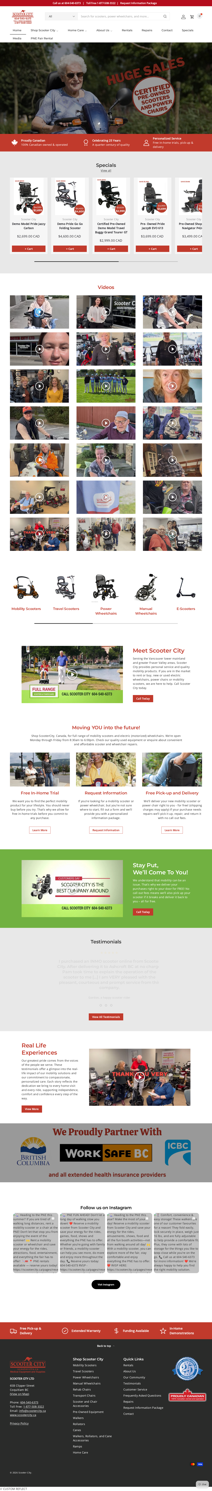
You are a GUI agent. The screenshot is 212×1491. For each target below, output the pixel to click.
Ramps (77, 1446)
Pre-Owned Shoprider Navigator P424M (194, 226)
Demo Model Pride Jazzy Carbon (28, 226)
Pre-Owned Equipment (88, 1412)
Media (17, 38)
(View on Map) (19, 1394)
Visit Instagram (106, 1284)
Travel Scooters (66, 609)
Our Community (134, 1377)
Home (17, 30)
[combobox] (107, 16)
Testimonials (132, 1383)
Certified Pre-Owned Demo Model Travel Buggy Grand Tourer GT (111, 228)
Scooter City (24, 1472)
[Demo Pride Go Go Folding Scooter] (70, 196)
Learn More (39, 830)
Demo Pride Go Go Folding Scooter (70, 226)
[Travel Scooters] (66, 587)
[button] (192, 17)
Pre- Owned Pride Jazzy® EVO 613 (152, 226)
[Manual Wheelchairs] (146, 587)
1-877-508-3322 (33, 1406)
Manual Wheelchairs (146, 611)
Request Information (106, 830)
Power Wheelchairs (106, 611)
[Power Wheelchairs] (106, 587)
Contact (167, 30)
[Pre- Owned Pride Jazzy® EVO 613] (152, 196)
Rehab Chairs (82, 1389)
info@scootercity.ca (32, 1411)
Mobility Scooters (26, 609)
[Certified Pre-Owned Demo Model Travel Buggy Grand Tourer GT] (111, 196)
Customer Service (135, 1389)
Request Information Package (143, 1408)
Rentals (127, 30)
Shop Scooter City (43, 30)
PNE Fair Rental (42, 38)
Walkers (78, 1418)
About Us (102, 30)
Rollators (79, 1424)
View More (32, 1109)
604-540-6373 (29, 1402)
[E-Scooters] (186, 587)
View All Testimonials (106, 1017)
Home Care (76, 30)
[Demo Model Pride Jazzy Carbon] (28, 196)
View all (106, 170)
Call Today (143, 698)
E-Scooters (186, 609)
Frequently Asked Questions (142, 1395)
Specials (187, 30)
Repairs (147, 30)
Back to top (104, 1346)
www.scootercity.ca (23, 1415)
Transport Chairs (84, 1395)
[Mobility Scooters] (26, 587)
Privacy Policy (19, 1423)
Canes (77, 1430)
